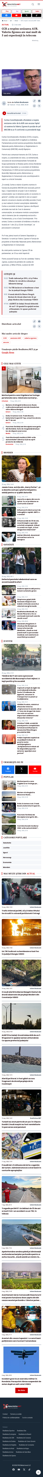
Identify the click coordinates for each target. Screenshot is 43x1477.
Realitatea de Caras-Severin (26, 1441)
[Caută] (33, 4)
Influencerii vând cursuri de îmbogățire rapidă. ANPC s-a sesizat (29, 512)
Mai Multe (21, 1390)
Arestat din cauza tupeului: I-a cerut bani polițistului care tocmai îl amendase (21, 1339)
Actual (16, 20)
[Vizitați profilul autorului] (4, 103)
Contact (5, 1414)
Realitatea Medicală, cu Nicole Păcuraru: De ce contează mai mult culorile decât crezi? (28, 614)
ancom (6, 342)
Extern (8, 412)
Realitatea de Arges (23, 1448)
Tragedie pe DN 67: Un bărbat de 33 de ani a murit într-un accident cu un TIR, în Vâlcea (21, 1211)
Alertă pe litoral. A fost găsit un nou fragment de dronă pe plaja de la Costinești (18, 1081)
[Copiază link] (34, 101)
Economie (9, 444)
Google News (8, 352)
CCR (5, 338)
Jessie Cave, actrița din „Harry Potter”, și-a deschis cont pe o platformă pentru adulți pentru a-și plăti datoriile (21, 490)
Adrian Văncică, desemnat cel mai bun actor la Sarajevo (28, 537)
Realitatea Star (21, 1431)
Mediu (8, 433)
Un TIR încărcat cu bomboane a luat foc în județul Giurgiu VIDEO (24, 288)
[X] (26, 15)
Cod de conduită (27, 1418)
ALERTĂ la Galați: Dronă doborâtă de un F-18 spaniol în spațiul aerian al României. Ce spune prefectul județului (24, 307)
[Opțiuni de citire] (38, 1472)
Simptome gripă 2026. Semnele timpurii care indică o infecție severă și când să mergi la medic (28, 602)
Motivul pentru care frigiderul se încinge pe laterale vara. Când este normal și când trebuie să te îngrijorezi (21, 398)
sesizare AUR (15, 338)
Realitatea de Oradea (9, 1441)
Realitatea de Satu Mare (23, 1452)
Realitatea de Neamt (25, 1434)
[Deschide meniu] (38, 4)
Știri (11, 20)
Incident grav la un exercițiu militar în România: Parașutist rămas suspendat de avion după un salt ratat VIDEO (21, 1381)
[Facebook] (6, 15)
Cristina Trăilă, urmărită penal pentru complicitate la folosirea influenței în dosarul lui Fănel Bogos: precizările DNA (28, 727)
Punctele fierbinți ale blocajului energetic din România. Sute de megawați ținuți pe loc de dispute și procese (23, 428)
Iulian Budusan (21, 102)
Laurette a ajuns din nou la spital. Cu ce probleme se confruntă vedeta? (28, 501)
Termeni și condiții (16, 1414)
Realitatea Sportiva (8, 1431)
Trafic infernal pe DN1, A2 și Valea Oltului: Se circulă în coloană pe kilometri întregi (23, 281)
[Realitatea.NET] (11, 4)
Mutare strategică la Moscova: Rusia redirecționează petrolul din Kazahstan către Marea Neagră (22, 407)
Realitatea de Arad (8, 1448)
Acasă (5, 20)
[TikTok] (36, 15)
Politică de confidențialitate (11, 1418)
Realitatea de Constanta (26, 1445)
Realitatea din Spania (9, 1456)
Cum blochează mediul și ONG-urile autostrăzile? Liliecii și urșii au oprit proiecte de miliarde (21, 439)
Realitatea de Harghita (9, 1445)
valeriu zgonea (30, 338)
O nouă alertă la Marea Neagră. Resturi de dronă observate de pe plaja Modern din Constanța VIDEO (23, 297)
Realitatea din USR (8, 1438)
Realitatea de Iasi (8, 1452)
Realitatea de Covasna (24, 1438)
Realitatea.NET (35, 1118)
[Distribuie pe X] (39, 106)
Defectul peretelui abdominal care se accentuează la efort (19, 580)
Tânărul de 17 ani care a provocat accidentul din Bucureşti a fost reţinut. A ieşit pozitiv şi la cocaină (21, 679)
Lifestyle (5, 401)
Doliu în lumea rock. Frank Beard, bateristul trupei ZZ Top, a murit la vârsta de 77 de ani (23, 418)
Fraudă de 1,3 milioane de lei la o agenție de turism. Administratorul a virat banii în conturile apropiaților (21, 1168)
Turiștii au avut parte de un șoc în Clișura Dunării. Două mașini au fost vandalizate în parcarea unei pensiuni (21, 1124)
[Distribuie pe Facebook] (39, 101)
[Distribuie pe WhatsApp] (34, 106)
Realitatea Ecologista (9, 1434)
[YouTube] (16, 15)
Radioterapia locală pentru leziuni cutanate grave (28, 590)
